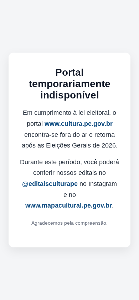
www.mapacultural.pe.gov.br (68, 205)
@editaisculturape (50, 183)
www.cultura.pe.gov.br (79, 123)
